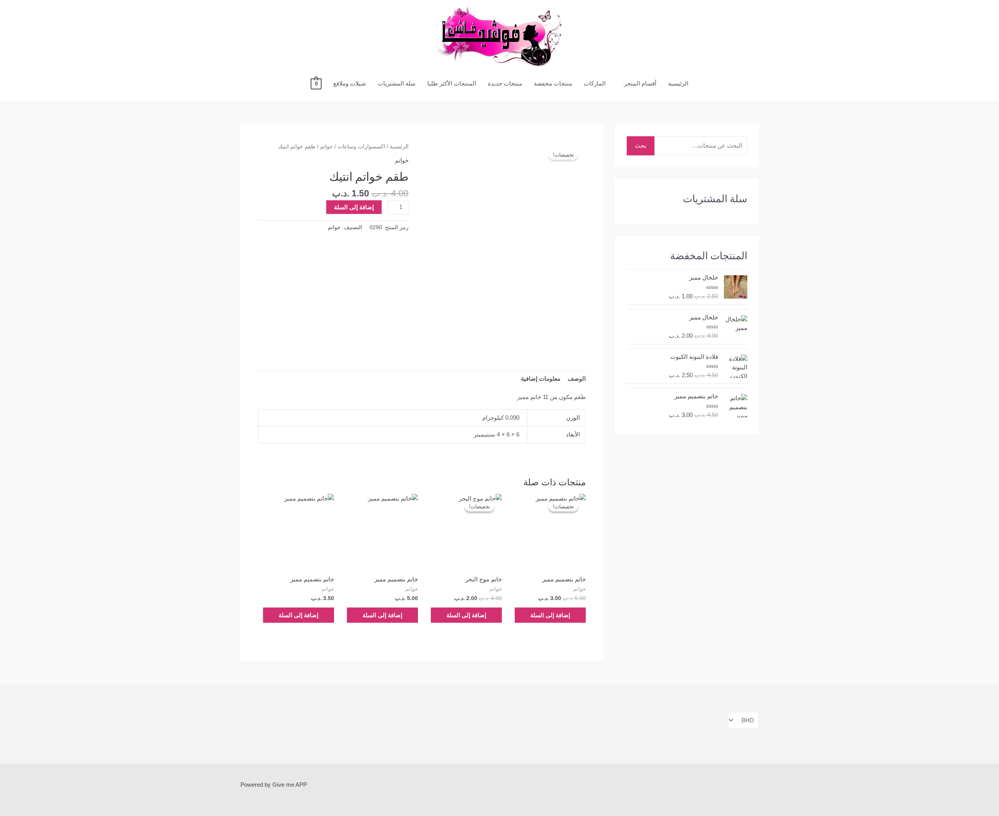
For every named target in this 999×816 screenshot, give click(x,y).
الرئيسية (678, 83)
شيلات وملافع (349, 83)
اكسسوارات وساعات (361, 147)
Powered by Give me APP (273, 784)
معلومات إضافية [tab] (540, 378)
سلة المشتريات (397, 83)
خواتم (326, 147)
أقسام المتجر (640, 83)
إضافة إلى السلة (354, 207)
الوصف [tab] (577, 378)
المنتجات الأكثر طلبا (451, 83)
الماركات (595, 83)
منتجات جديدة (505, 83)
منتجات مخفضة (553, 83)
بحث (640, 145)
